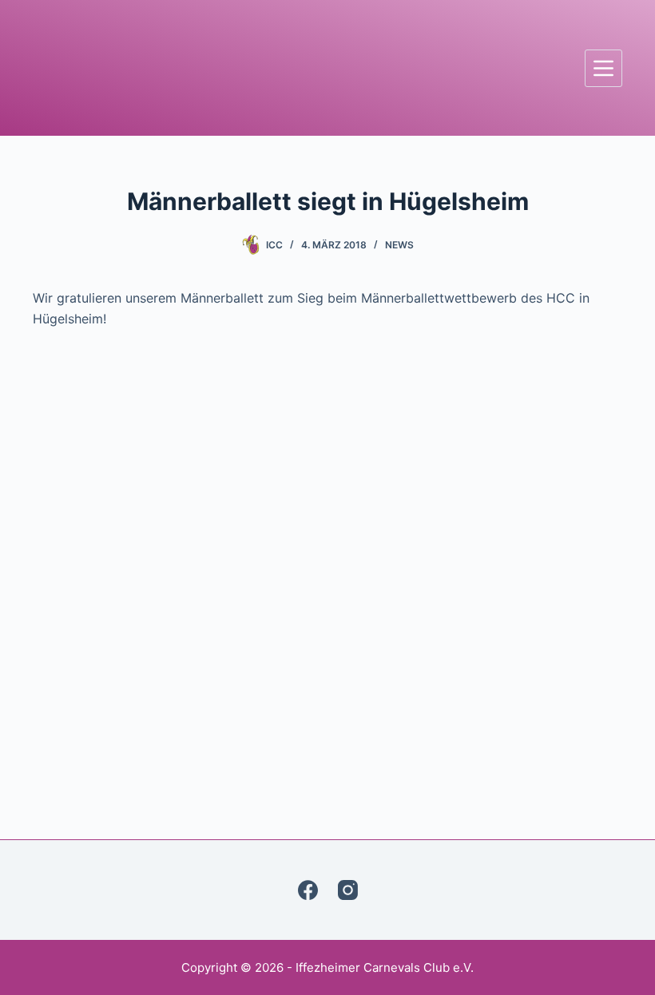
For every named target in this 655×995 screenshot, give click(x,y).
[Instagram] (348, 890)
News (399, 245)
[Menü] (603, 68)
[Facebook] (308, 890)
